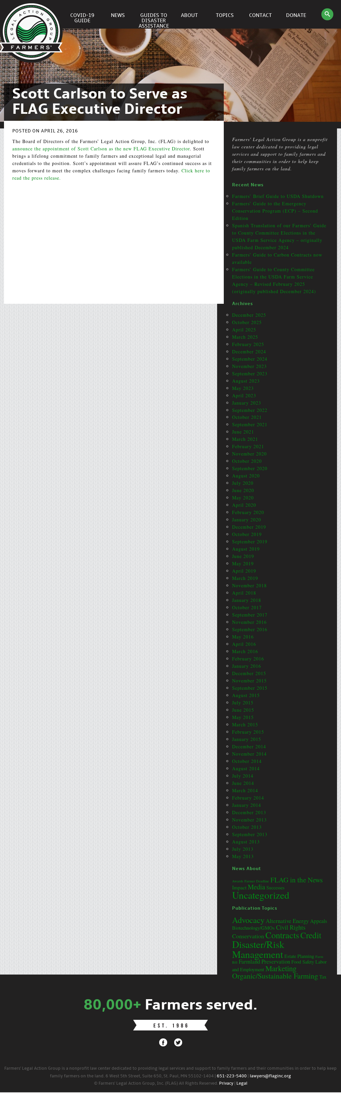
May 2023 (243, 388)
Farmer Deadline (256, 881)
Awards (237, 881)
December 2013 (249, 812)
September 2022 (249, 410)
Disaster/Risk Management (258, 949)
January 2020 (246, 519)
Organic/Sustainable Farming (275, 976)
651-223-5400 (232, 1076)
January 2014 (246, 805)
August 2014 (246, 768)
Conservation (248, 936)
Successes (275, 887)
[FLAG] (32, 14)
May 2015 (243, 717)
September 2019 (249, 541)
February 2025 (248, 344)
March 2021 (245, 439)
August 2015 (246, 695)
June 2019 (243, 556)
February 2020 (248, 512)
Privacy (226, 1083)
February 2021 (248, 446)
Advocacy (248, 919)
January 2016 (246, 666)
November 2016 (249, 622)
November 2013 (249, 820)
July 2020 (242, 483)
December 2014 (249, 746)
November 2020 (249, 454)
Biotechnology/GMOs (253, 928)
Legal (241, 1083)
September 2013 (249, 834)
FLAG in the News (296, 879)
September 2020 (249, 468)
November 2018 (249, 585)
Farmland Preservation (264, 961)
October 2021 (247, 417)
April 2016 (244, 644)
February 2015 (248, 732)
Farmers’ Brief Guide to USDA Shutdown (278, 196)
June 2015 (243, 710)
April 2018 (244, 593)
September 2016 (249, 629)
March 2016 (245, 651)
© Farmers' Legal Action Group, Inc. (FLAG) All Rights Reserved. (156, 1083)
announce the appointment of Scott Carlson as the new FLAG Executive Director (101, 148)
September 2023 (249, 373)
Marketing (280, 968)
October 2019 (247, 534)
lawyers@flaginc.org (270, 1076)
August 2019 (246, 549)
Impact (239, 887)
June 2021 (243, 432)
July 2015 (242, 702)
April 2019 (244, 571)
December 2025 (249, 315)
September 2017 (249, 615)
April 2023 (244, 395)
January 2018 (246, 600)
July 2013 (242, 849)
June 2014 (243, 783)
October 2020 (247, 461)
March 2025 (245, 337)
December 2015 (249, 673)
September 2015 (249, 688)
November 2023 (249, 366)
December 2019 (249, 527)
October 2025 (247, 322)
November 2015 (249, 680)
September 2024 (249, 359)
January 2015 (246, 739)
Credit (310, 935)
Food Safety (302, 962)
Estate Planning (299, 956)
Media (256, 886)
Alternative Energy (287, 921)
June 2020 (243, 490)
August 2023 (246, 381)
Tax (322, 977)
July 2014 (242, 776)
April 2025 (244, 329)
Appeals (318, 920)
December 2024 (249, 351)
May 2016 (243, 637)
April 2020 (244, 505)
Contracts (282, 935)
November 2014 (249, 754)
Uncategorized (260, 894)
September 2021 (249, 424)
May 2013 (243, 856)
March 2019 (245, 578)
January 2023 (246, 403)
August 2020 (246, 475)
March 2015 (245, 724)
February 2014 (248, 798)
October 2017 (247, 607)
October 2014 (247, 761)
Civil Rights (290, 927)
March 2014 (245, 790)
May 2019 (243, 563)
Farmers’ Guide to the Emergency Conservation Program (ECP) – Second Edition (275, 210)
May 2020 (243, 497)
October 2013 (247, 827)
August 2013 (246, 841)
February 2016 (248, 658)
